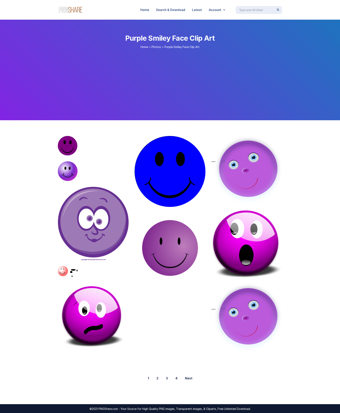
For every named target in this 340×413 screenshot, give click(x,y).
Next (188, 378)
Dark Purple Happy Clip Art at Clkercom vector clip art (116, 151)
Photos (156, 47)
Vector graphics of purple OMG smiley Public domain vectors (265, 274)
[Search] (278, 10)
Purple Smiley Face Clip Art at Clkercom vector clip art (109, 273)
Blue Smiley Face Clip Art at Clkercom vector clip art (191, 203)
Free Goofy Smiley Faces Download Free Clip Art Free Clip (193, 279)
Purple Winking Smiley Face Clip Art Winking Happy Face (119, 256)
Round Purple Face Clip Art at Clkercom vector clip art (269, 200)
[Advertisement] (170, 82)
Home (144, 47)
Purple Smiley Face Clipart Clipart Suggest (95, 346)
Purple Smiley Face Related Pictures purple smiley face (269, 348)
